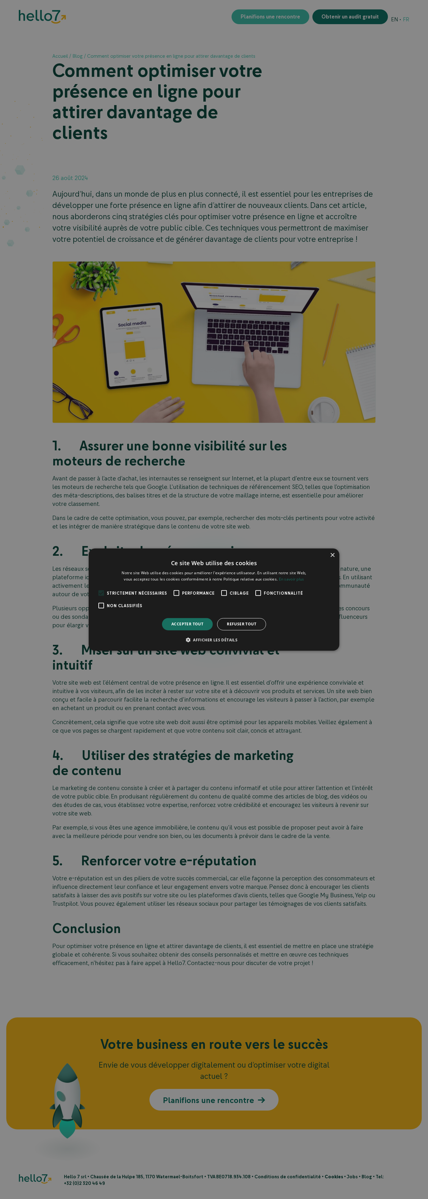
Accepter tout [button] (187, 624)
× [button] (332, 555)
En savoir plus (291, 579)
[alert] (214, 599)
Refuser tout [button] (241, 624)
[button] (214, 640)
